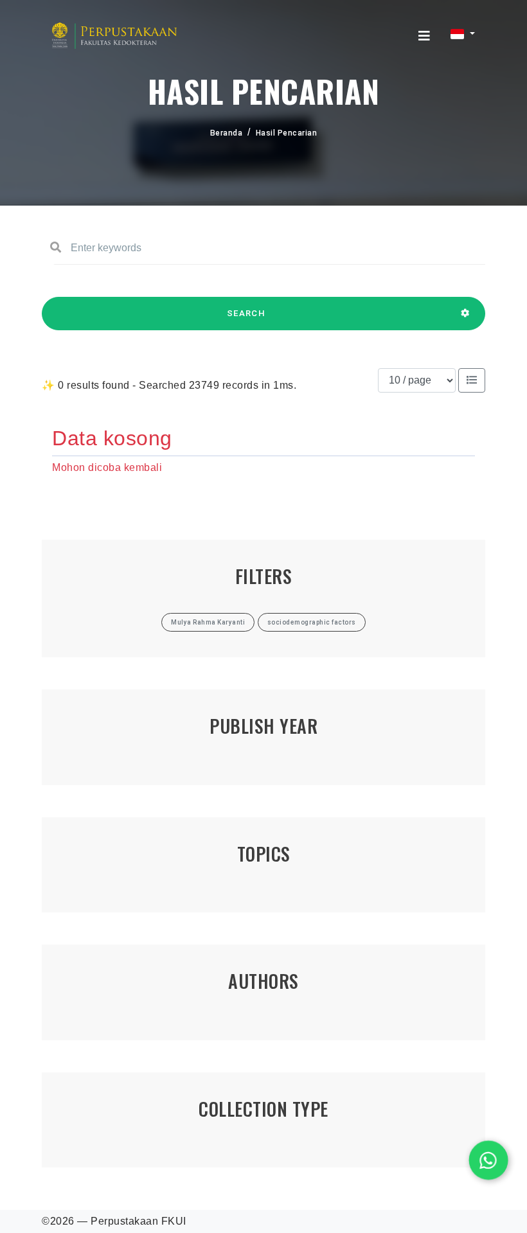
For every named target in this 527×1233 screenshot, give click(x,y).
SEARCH (246, 313)
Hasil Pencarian (286, 133)
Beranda (226, 133)
